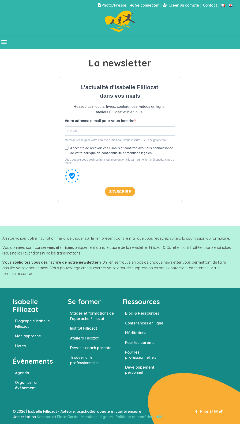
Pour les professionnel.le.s (140, 355)
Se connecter (146, 5)
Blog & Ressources (142, 313)
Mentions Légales (97, 416)
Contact (210, 5)
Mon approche (28, 336)
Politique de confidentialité (140, 416)
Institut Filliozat (83, 328)
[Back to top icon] (217, 414)
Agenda (22, 372)
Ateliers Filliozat (84, 338)
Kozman (44, 416)
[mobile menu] (4, 42)
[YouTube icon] (201, 411)
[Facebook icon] (196, 411)
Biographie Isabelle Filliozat (32, 323)
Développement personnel (139, 370)
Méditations (135, 332)
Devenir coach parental (91, 347)
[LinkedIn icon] (206, 411)
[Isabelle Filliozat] (120, 23)
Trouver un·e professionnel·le (84, 360)
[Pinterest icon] (211, 411)
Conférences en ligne (144, 323)
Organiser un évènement (26, 385)
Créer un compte (183, 5)
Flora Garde (68, 416)
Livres (20, 345)
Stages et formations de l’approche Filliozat (92, 316)
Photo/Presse (113, 5)
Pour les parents (139, 342)
